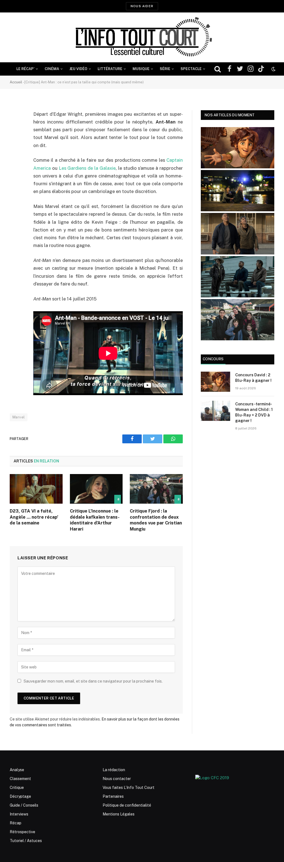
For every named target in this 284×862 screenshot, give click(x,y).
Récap (15, 823)
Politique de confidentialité (127, 805)
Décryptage (20, 796)
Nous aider (142, 6)
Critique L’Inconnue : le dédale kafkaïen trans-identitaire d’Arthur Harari (95, 520)
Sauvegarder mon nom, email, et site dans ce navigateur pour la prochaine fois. (93, 681)
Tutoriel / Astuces (26, 840)
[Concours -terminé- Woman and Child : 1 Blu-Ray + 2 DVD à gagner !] (215, 411)
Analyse (17, 770)
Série (165, 69)
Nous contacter (117, 778)
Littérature (110, 69)
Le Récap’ (25, 69)
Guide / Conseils (24, 805)
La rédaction (114, 770)
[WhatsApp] (15, 156)
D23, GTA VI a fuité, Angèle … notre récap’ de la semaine (34, 517)
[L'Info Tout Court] (142, 37)
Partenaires (113, 796)
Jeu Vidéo (78, 69)
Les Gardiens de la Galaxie (87, 168)
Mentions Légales (119, 814)
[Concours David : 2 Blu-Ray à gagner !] (215, 382)
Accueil (16, 82)
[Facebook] (15, 128)
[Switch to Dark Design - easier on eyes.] (273, 69)
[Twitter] (15, 142)
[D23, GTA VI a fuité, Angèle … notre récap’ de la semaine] (36, 489)
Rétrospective (22, 832)
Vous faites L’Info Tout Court (128, 787)
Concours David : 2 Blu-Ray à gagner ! (253, 378)
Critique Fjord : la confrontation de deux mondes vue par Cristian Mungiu (156, 520)
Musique (141, 69)
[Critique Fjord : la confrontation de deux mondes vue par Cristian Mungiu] (156, 489)
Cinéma (52, 69)
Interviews (19, 814)
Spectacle (191, 69)
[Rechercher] (217, 69)
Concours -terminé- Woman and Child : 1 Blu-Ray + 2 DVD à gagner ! (254, 412)
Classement (20, 778)
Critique (17, 787)
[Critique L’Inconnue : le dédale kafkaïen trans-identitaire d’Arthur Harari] (96, 489)
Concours (213, 359)
